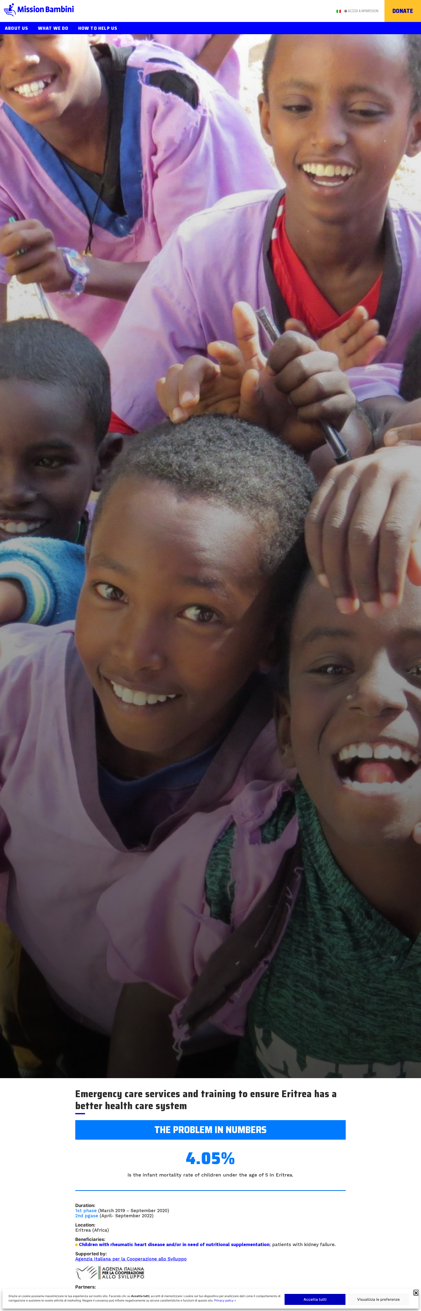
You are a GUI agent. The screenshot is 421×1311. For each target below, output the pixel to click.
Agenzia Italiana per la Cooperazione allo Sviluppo (131, 1258)
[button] (416, 1292)
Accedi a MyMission (363, 11)
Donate (402, 11)
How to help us (97, 28)
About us (16, 28)
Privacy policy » (225, 1300)
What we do (53, 28)
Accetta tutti (315, 1299)
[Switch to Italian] (338, 11)
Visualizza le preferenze (378, 1299)
